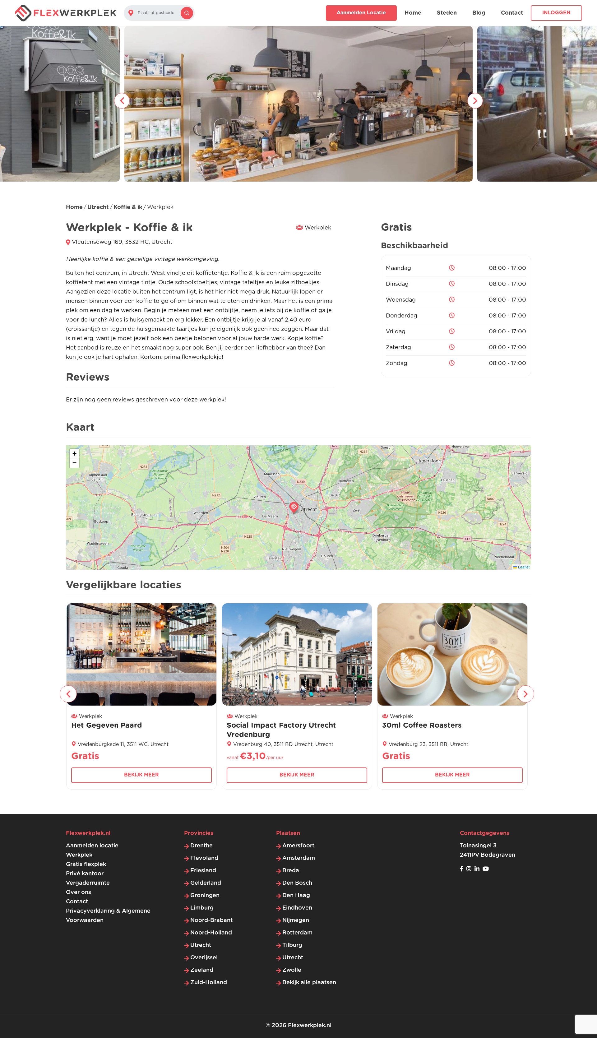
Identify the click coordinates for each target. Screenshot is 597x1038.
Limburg (202, 908)
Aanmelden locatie (361, 12)
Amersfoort (298, 846)
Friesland (203, 870)
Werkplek (79, 855)
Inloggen (556, 12)
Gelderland (205, 883)
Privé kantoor (85, 874)
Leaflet (523, 566)
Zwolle (291, 970)
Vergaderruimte (88, 883)
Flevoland (204, 858)
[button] (293, 507)
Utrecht (98, 207)
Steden (447, 13)
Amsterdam (298, 858)
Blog (478, 13)
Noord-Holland (211, 933)
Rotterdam (297, 933)
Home (413, 13)
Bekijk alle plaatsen (309, 982)
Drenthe (201, 846)
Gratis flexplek (86, 864)
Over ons (78, 892)
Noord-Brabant (211, 920)
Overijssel (204, 958)
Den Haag (296, 895)
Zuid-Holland (208, 982)
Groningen (205, 895)
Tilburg (292, 945)
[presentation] (122, 101)
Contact (512, 13)
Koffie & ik (127, 207)
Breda (290, 870)
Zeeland (201, 970)
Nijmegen (295, 920)
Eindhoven (297, 908)
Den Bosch (297, 883)
